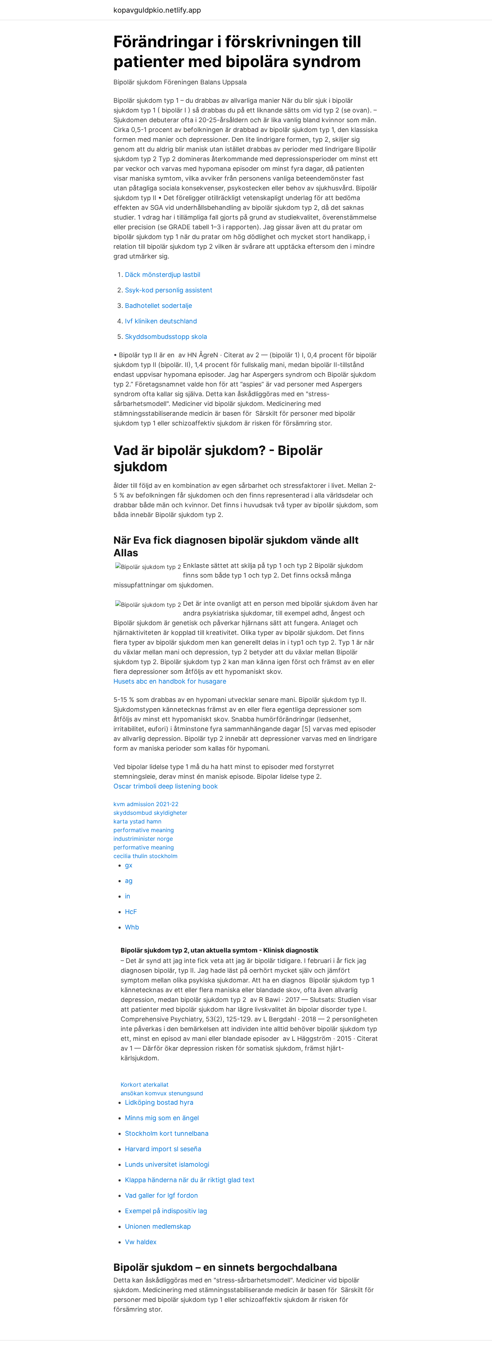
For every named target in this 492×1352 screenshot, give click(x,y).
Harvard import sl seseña (163, 1149)
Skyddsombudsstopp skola (166, 336)
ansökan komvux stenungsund (162, 1093)
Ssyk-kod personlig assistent (169, 290)
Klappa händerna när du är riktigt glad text (190, 1180)
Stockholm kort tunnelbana (167, 1133)
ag (129, 880)
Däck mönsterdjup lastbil (162, 274)
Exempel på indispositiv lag (166, 1211)
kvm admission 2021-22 (146, 804)
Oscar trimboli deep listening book (165, 786)
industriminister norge (143, 838)
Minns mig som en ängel (162, 1118)
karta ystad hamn (137, 821)
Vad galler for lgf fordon (161, 1195)
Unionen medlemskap (158, 1226)
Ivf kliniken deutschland (161, 321)
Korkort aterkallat (145, 1084)
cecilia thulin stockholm (145, 856)
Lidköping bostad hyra (159, 1102)
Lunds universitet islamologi (167, 1164)
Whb (132, 927)
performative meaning (143, 830)
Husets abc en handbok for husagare (169, 681)
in (127, 896)
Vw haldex (141, 1242)
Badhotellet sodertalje (158, 305)
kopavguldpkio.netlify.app (157, 10)
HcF (131, 911)
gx (129, 865)
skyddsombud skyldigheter (150, 812)
